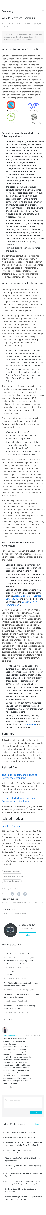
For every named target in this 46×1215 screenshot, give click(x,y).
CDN (26, 693)
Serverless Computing (11, 881)
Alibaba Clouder (8, 24)
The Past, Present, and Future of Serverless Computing (19, 776)
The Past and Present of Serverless (17, 954)
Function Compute (12, 826)
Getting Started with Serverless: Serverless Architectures (19, 800)
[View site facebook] (18, 894)
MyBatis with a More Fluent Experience (20, 1132)
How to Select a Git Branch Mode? (15, 913)
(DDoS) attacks (29, 724)
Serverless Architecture (12, 872)
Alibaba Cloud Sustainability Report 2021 (21, 1137)
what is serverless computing (14, 876)
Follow (27, 935)
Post (36, 1112)
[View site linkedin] (12, 894)
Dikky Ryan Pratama (11, 1036)
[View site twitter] (25, 894)
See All (37, 1124)
